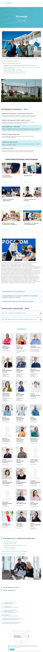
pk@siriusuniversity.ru (13, 541)
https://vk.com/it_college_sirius (11, 623)
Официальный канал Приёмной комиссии (11, 551)
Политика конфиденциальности (21, 633)
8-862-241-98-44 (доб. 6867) (11, 607)
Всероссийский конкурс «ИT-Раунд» (12, 69)
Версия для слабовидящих (18, 636)
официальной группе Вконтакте (19, 545)
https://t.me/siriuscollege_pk (10, 619)
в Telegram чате (7, 547)
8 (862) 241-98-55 (8, 603)
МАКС (8, 548)
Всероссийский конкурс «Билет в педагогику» (14, 71)
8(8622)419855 (13, 543)
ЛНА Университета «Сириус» (11, 587)
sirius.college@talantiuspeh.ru (11, 612)
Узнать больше (21, 20)
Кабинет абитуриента (9, 590)
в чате (4, 548)
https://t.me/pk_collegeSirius (11, 616)
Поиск (38, 3)
